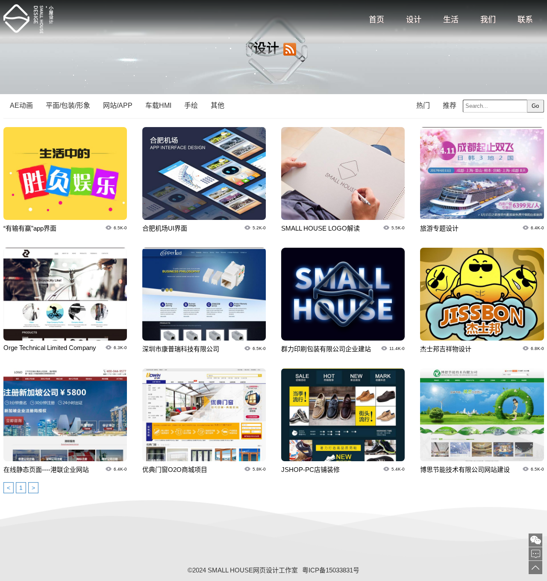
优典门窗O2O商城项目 (174, 469)
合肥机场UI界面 (164, 228)
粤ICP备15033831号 (330, 570)
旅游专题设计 (439, 228)
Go (535, 106)
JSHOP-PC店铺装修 (310, 469)
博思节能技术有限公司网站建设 (465, 469)
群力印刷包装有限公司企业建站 (326, 349)
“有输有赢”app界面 (29, 228)
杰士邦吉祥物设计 (445, 349)
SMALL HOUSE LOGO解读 (320, 228)
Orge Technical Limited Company (49, 347)
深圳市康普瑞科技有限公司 (180, 349)
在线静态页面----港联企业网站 (46, 469)
